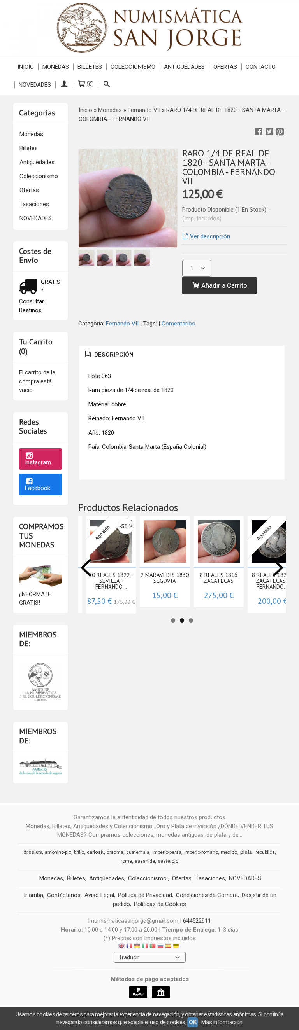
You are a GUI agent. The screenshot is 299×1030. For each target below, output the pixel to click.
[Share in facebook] (258, 131)
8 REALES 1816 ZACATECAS (218, 577)
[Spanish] (168, 947)
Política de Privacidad (145, 895)
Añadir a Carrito (223, 285)
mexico (229, 852)
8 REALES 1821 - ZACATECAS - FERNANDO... (272, 580)
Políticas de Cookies (160, 904)
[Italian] (145, 947)
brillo (79, 852)
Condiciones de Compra (207, 895)
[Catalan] (177, 947)
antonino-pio (58, 852)
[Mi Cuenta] (64, 85)
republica (265, 852)
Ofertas (225, 66)
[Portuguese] (153, 947)
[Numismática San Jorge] (149, 28)
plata (246, 851)
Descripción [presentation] (113, 354)
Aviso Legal (99, 895)
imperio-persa (166, 852)
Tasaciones (34, 204)
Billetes (89, 66)
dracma (115, 852)
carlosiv (95, 852)
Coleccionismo (133, 66)
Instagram (38, 462)
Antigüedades (184, 66)
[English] (121, 947)
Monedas (55, 66)
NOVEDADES (35, 84)
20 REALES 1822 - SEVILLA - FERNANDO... (111, 580)
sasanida (145, 861)
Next (278, 567)
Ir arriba (33, 895)
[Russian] (160, 947)
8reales (32, 851)
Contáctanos (64, 895)
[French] (129, 947)
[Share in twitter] (269, 131)
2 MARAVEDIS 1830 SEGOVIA (165, 577)
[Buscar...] (106, 85)
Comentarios (178, 323)
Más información (221, 1022)
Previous (86, 567)
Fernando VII (122, 323)
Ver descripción (210, 236)
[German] (137, 947)
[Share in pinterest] (279, 131)
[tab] (109, 355)
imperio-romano (201, 852)
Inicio (26, 66)
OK (192, 1022)
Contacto (261, 66)
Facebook (37, 487)
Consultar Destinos (31, 306)
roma (126, 861)
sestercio (168, 861)
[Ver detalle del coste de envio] (30, 287)
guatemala (138, 852)
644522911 (197, 920)
